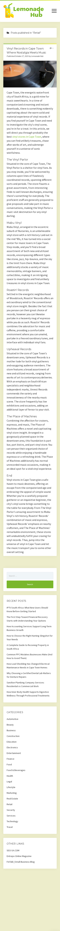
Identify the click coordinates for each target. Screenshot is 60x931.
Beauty (10, 724)
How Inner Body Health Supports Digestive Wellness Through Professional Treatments (28, 693)
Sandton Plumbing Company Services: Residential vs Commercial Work (25, 684)
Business (11, 730)
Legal (9, 781)
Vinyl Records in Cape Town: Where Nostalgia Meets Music (30, 74)
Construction (13, 736)
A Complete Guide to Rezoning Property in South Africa (28, 647)
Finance (10, 758)
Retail (9, 804)
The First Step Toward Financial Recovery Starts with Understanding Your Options (27, 618)
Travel (10, 827)
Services (11, 815)
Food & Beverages (16, 770)
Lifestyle (11, 787)
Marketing (12, 792)
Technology (12, 821)
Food (9, 764)
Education (11, 741)
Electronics (12, 747)
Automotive (12, 718)
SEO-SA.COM (13, 850)
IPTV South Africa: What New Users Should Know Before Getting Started (27, 609)
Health (10, 775)
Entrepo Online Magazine (19, 856)
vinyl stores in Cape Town (26, 136)
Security (11, 809)
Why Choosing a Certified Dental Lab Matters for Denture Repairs (29, 675)
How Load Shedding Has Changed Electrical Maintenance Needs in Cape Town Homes (28, 665)
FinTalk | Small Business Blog (21, 861)
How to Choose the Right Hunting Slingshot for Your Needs (30, 637)
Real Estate (12, 798)
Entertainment (14, 753)
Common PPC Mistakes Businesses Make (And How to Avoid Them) (29, 656)
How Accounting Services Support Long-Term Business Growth (29, 628)
